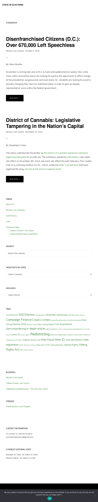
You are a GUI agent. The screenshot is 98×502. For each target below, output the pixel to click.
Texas (20, 340)
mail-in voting (62, 329)
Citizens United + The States (22, 230)
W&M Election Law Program (18, 406)
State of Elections (12, 4)
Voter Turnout (24, 345)
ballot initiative (79, 315)
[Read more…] (17, 99)
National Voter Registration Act (77, 329)
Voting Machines (56, 345)
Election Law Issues (14, 377)
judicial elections (51, 329)
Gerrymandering (16, 328)
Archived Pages (12, 227)
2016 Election (12, 315)
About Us (10, 204)
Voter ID (59, 339)
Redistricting (40, 334)
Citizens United (41, 319)
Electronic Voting (31, 324)
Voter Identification (74, 340)
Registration (62, 335)
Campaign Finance (19, 319)
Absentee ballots (40, 315)
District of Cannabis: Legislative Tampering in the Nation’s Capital (45, 122)
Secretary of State (73, 335)
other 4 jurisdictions (68, 165)
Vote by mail (35, 340)
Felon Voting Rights (45, 324)
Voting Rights (71, 344)
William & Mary (28, 350)
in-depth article (35, 328)
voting (32, 345)
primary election (25, 335)
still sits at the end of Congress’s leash (43, 169)
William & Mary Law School (17, 383)
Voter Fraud (47, 339)
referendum (73, 157)
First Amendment (63, 324)
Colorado (52, 320)
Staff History (11, 215)
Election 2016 (19, 324)
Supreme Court (11, 340)
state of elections (84, 335)
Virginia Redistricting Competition (24, 234)
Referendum (53, 335)
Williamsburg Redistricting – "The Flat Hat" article (27, 389)
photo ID (16, 334)
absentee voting (54, 314)
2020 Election (26, 314)
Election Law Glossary (15, 210)
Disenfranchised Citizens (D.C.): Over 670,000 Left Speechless (43, 41)
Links (8, 221)
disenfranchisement (74, 320)
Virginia (26, 340)
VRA (21, 350)
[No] (95, 495)
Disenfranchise (61, 320)
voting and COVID (42, 345)
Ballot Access (69, 315)
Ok (50, 498)
